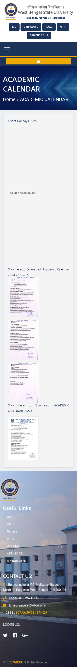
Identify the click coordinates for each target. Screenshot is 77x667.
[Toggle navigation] (7, 49)
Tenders (12, 531)
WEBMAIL (13, 546)
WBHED (12, 539)
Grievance (31, 26)
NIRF (63, 26)
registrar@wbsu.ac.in (32, 605)
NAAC (49, 26)
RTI (9, 524)
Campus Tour (39, 35)
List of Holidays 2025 (22, 121)
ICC (14, 26)
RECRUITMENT (16, 561)
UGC (10, 517)
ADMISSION (15, 553)
